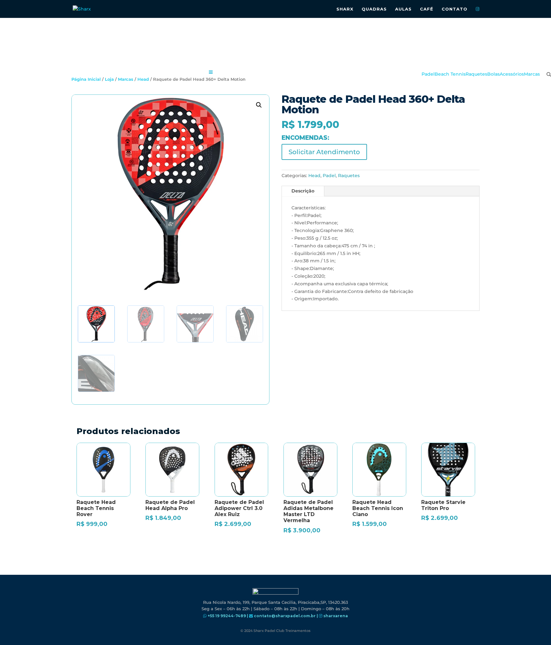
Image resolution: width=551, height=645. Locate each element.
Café (426, 9)
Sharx (344, 9)
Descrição (302, 191)
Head (314, 175)
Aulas (403, 9)
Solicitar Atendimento (324, 152)
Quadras (374, 9)
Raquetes (349, 175)
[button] (259, 105)
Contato (454, 9)
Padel (329, 175)
